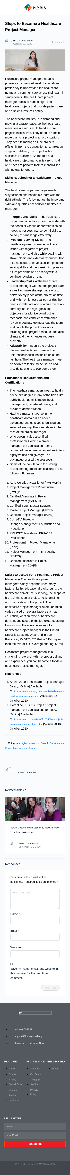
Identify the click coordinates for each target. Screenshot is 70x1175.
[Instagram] (43, 1171)
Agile (24, 743)
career (31, 743)
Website (15, 947)
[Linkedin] (38, 1171)
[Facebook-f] (32, 1171)
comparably (14, 625)
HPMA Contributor (23, 40)
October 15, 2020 (22, 43)
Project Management (16, 748)
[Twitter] (26, 1171)
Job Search (42, 743)
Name (15, 914)
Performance (57, 743)
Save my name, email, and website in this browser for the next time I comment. (34, 973)
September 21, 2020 (30, 846)
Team (32, 748)
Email (15, 930)
